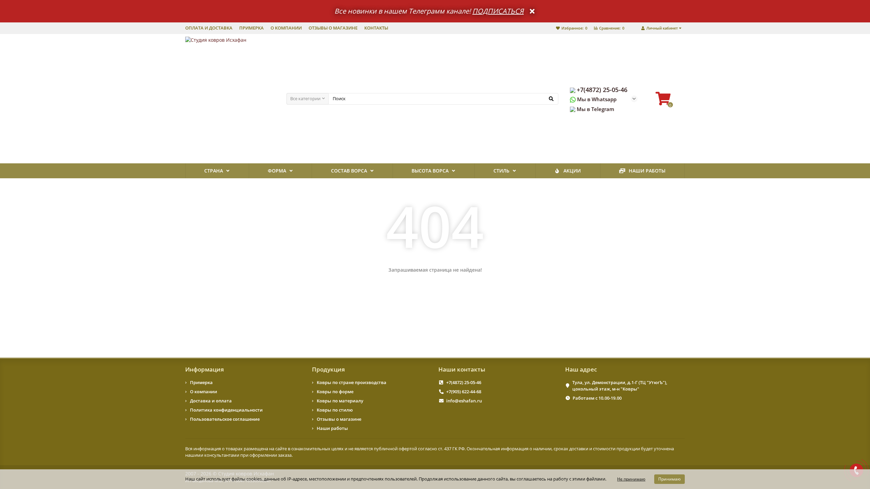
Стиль (501, 170)
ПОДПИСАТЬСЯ (498, 11)
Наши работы (647, 170)
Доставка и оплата (211, 401)
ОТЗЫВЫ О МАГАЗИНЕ (333, 28)
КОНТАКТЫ (376, 28)
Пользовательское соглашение (225, 419)
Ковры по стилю (335, 410)
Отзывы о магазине (339, 419)
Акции (572, 170)
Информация (204, 369)
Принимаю (669, 479)
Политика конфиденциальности (226, 410)
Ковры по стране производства (351, 382)
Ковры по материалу (340, 401)
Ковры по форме (335, 391)
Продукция (328, 369)
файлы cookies (246, 479)
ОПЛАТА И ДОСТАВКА (208, 28)
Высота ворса (430, 170)
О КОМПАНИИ (286, 28)
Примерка (201, 382)
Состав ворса (349, 170)
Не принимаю (631, 479)
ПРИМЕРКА (251, 28)
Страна (213, 170)
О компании (203, 391)
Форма (277, 170)
